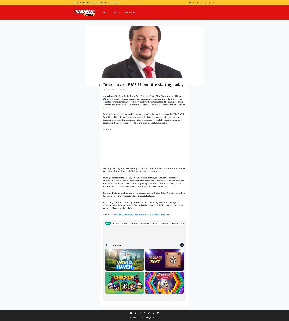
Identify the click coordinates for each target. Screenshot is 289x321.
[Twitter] (197, 2)
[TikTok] (149, 313)
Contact (112, 3)
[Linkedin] (158, 313)
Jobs (118, 3)
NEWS (105, 12)
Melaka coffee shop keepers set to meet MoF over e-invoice (142, 215)
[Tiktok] (205, 2)
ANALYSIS (115, 12)
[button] (151, 2)
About (96, 3)
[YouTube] (131, 313)
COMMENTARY (130, 12)
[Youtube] (189, 2)
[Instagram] (193, 2)
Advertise (103, 3)
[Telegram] (209, 2)
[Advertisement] (144, 150)
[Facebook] (201, 2)
